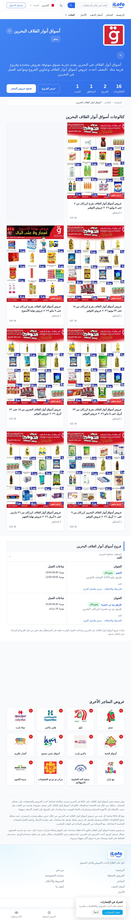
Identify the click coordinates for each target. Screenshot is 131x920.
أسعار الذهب (96, 14)
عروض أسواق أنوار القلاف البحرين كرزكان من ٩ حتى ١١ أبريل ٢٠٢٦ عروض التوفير (96, 514)
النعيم (119, 572)
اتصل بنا (60, 886)
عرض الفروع (49, 88)
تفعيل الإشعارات (112, 912)
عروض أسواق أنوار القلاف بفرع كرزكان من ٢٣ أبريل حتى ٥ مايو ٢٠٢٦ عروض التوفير (97, 411)
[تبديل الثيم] (61, 5)
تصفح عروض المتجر (21, 88)
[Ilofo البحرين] (116, 854)
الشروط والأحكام (55, 881)
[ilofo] (118, 5)
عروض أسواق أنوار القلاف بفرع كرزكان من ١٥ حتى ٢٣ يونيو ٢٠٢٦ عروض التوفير (97, 308)
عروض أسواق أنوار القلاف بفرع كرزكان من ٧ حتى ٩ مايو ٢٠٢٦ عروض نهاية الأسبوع (37, 308)
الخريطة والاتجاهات (113, 589)
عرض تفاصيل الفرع (93, 589)
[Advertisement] (35, 172)
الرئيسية (120, 14)
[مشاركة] (120, 55)
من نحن (60, 870)
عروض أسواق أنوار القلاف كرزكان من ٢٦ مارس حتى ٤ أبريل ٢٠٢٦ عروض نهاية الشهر (35, 514)
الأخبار (83, 14)
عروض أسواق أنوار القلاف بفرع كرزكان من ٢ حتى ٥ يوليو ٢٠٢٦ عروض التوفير (98, 205)
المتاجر (109, 14)
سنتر (55, 39)
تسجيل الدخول (16, 5)
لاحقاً (96, 912)
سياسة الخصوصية (54, 875)
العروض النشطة (115, 875)
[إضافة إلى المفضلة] (9, 31)
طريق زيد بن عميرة (111, 604)
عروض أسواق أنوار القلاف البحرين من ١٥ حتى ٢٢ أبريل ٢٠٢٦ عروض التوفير (35, 411)
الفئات (71, 14)
